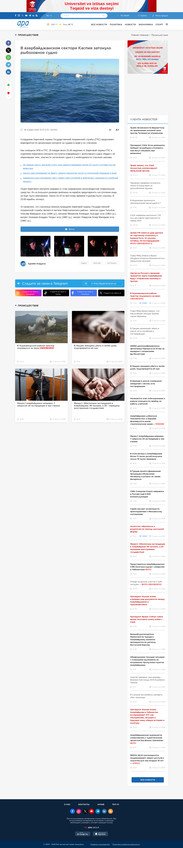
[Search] (104, 16)
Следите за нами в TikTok (58, 293)
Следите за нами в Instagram (30, 293)
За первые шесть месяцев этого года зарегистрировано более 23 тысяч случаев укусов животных (69, 167)
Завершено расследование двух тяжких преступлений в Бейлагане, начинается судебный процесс (70, 180)
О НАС (67, 804)
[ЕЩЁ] (165, 24)
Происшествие (159, 35)
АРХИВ (100, 804)
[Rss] (37, 15)
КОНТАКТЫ (83, 804)
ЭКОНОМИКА (146, 24)
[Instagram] (19, 15)
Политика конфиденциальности (126, 844)
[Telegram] (30, 15)
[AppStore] (100, 834)
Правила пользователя (100, 844)
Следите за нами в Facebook (85, 293)
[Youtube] (26, 15)
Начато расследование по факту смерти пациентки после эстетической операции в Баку (70, 173)
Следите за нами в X (112, 293)
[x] (85, 811)
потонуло (111, 263)
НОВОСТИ (130, 24)
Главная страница (139, 35)
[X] (22, 15)
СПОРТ (159, 24)
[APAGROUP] (91, 827)
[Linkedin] (33, 15)
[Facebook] (15, 15)
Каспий (96, 263)
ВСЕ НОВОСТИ (99, 24)
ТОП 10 (115, 804)
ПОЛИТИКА (116, 24)
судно (84, 263)
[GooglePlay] (82, 834)
